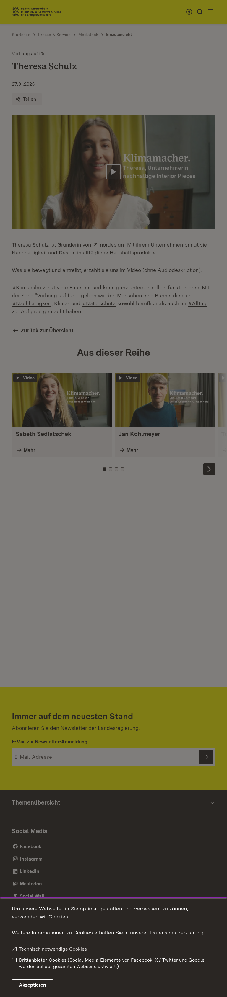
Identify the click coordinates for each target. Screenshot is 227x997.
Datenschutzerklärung (177, 932)
